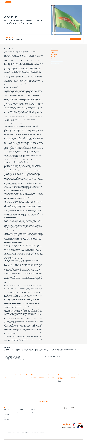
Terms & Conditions (34, 409)
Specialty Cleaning (7, 419)
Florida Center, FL (63, 350)
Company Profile (20, 409)
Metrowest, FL (56, 350)
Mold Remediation (7, 412)
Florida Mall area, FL (43, 350)
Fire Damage (6, 411)
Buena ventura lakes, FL (76, 349)
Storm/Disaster (6, 414)
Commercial (39, 1)
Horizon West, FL (30, 349)
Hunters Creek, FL (53, 349)
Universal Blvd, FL (35, 350)
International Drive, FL (45, 349)
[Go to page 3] (44, 401)
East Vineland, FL (7, 350)
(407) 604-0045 (79, 2)
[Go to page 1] (42, 401)
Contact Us (50, 1)
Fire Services (53, 56)
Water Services (54, 54)
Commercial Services (55, 63)
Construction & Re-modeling (57, 61)
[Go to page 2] (43, 401)
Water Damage (6, 409)
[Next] (47, 401)
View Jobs (53, 52)
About (45, 1)
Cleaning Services (54, 58)
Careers (18, 411)
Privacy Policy (33, 411)
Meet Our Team (54, 50)
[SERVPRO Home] (8, 2)
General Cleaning (7, 420)
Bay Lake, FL (28, 350)
